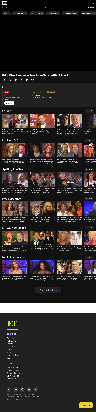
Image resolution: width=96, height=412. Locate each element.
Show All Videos (48, 290)
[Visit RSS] (35, 390)
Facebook (11, 338)
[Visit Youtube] (29, 389)
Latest (6, 13)
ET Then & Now (20, 13)
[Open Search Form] (93, 3)
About (9, 352)
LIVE (5, 8)
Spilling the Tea (37, 13)
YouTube (11, 346)
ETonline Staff (13, 355)
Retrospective (53, 13)
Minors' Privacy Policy (17, 378)
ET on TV (11, 349)
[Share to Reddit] (16, 80)
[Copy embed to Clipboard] (32, 80)
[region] (48, 44)
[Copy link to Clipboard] (27, 80)
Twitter (10, 343)
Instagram (11, 341)
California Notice (14, 376)
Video (47, 8)
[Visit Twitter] (15, 390)
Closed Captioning (15, 373)
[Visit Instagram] (22, 390)
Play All (90, 111)
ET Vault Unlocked (70, 13)
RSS (8, 358)
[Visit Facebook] (9, 390)
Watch (10, 103)
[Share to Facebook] (4, 80)
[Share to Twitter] (10, 80)
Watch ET (90, 8)
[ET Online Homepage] (5, 3)
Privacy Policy (13, 370)
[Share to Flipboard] (21, 80)
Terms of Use (12, 367)
